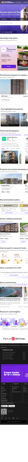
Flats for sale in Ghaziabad (8, 354)
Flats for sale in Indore (7, 357)
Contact (9, 66)
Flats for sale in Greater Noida (8, 352)
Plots (21, 19)
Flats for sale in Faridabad (7, 358)
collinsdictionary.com (16, 391)
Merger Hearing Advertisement (4, 401)
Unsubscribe (3, 398)
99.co (13, 390)
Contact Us (3, 396)
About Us (3, 388)
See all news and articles (22, 284)
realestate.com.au (16, 386)
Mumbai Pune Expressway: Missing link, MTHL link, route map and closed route (10, 299)
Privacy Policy (4, 395)
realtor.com (14, 388)
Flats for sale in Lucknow (7, 355)
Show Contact (10, 212)
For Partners (3, 390)
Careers (2, 386)
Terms (2, 391)
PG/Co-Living (13, 19)
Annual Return (4, 393)
